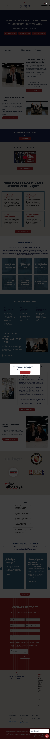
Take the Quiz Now (25, 372)
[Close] (46, 4)
